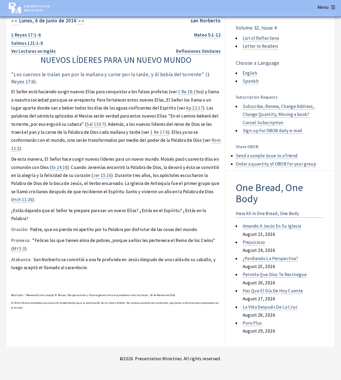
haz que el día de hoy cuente (273, 291)
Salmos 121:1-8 (27, 43)
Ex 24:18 (59, 167)
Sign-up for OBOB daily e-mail (272, 131)
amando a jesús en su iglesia (272, 226)
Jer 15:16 (102, 175)
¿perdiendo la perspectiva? (270, 258)
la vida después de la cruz (270, 307)
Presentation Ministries (37, 8)
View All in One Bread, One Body (267, 213)
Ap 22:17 (194, 108)
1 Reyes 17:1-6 (26, 35)
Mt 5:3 (19, 249)
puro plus (252, 323)
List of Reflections (261, 38)
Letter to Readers (260, 46)
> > (80, 21)
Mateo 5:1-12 (207, 35)
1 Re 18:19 (188, 92)
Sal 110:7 (95, 124)
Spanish (250, 81)
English (250, 73)
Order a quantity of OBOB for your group (276, 164)
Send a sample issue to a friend (267, 156)
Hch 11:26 (23, 200)
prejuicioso (254, 242)
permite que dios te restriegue (275, 274)
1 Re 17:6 (159, 132)
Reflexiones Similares (198, 51)
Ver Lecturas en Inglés (33, 51)
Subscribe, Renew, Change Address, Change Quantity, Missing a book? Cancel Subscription (278, 114)
